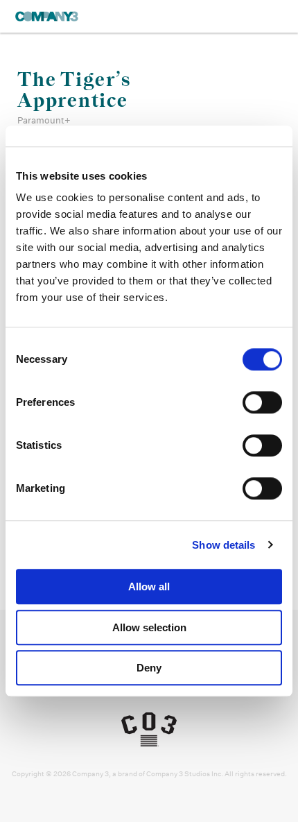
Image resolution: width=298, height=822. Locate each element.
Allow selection (149, 627)
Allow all (149, 586)
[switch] (262, 402)
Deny (149, 668)
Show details (223, 545)
